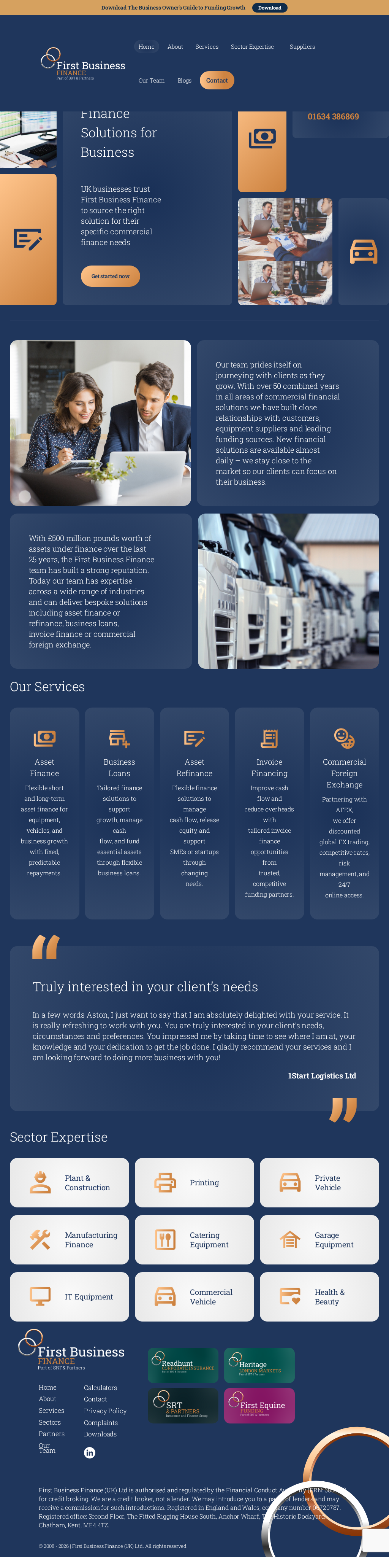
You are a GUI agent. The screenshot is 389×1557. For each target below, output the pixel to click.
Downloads (100, 1434)
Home (147, 46)
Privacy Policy (105, 1410)
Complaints (101, 1422)
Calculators (100, 1387)
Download (269, 7)
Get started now (111, 276)
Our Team (151, 81)
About (175, 47)
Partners (51, 1433)
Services (207, 47)
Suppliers (302, 47)
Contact (217, 80)
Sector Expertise (252, 47)
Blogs (185, 81)
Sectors (49, 1422)
